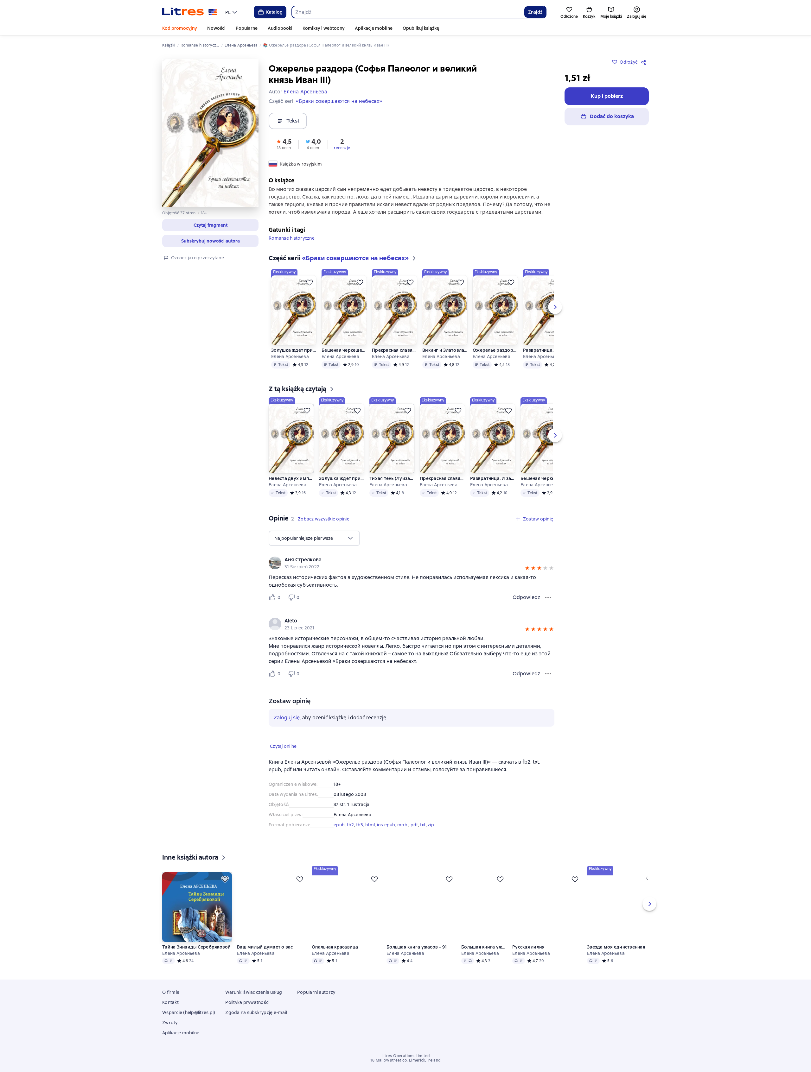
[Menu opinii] (548, 607)
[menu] (232, 12)
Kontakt (170, 1021)
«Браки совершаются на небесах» (339, 101)
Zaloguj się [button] (287, 727)
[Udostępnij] (645, 62)
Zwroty (170, 1041)
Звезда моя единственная (616, 966)
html (370, 835)
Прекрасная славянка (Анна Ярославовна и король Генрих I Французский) (394, 360)
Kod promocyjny (179, 28)
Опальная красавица (335, 966)
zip (431, 835)
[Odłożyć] (309, 292)
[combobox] (408, 12)
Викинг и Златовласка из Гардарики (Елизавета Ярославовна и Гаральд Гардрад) (445, 360)
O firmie (170, 1010)
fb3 (359, 835)
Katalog (274, 12)
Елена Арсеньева (290, 366)
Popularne (247, 28)
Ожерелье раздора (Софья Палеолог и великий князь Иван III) (495, 360)
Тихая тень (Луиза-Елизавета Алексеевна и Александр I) (392, 488)
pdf (414, 835)
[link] (402, 570)
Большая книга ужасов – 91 (416, 966)
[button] (210, 225)
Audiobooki (280, 28)
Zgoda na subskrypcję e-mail (256, 1031)
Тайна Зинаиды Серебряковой (196, 966)
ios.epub (386, 835)
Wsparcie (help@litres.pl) (188, 1031)
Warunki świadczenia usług (253, 1010)
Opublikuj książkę (421, 28)
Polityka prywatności (247, 1021)
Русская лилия (528, 966)
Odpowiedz (526, 607)
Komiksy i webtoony (324, 28)
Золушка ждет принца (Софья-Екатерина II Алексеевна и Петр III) (293, 360)
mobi (402, 835)
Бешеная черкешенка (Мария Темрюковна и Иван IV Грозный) (344, 360)
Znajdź (535, 12)
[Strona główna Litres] (189, 12)
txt (423, 835)
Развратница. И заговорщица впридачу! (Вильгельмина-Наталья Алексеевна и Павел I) (545, 360)
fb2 (350, 835)
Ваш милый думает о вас (265, 966)
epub (339, 835)
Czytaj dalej (756, 1038)
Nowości (216, 28)
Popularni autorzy (316, 1010)
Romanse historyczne (292, 248)
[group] (411, 573)
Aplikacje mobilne (374, 28)
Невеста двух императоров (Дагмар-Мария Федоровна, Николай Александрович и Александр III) (291, 488)
